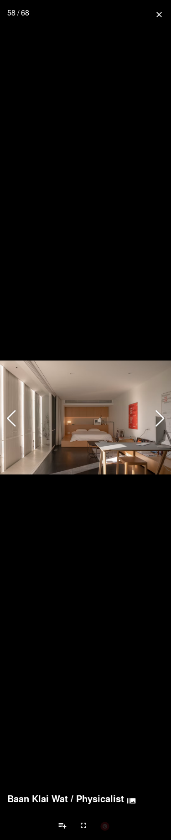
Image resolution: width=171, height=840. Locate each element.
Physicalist (100, 798)
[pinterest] (104, 826)
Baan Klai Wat (37, 798)
